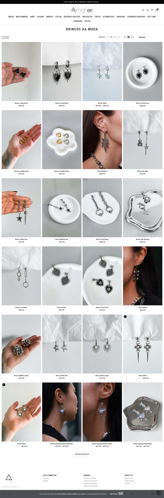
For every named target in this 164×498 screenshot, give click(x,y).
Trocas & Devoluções (91, 481)
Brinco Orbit (102, 103)
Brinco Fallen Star (21, 239)
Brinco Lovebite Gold (21, 171)
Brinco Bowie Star (62, 375)
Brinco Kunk (143, 307)
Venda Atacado (129, 481)
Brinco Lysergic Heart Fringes (102, 444)
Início (3, 34)
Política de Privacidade (91, 486)
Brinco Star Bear (142, 171)
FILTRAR (5, 37)
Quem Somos (129, 478)
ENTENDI (114, 494)
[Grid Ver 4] (129, 37)
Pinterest (45, 481)
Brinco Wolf (143, 375)
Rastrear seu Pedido (90, 478)
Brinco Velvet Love (142, 103)
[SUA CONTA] (147, 10)
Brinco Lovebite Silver (61, 171)
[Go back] (63, 29)
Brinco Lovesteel (21, 307)
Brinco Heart (21, 444)
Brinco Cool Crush (102, 307)
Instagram (46, 478)
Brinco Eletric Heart (102, 375)
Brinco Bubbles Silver (21, 375)
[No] (120, 493)
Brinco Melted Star (61, 239)
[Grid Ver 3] (125, 37)
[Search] (143, 10)
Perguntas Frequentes (90, 483)
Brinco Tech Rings (102, 239)
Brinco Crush (61, 307)
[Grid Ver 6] (132, 37)
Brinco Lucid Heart (61, 103)
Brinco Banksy (102, 171)
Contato (127, 483)
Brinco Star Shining (142, 239)
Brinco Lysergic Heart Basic (142, 444)
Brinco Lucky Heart (21, 103)
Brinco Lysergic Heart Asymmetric (61, 444)
